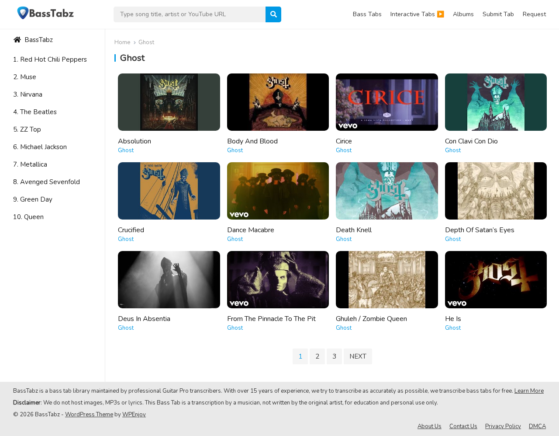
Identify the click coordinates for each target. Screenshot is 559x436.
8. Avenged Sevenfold (46, 182)
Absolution (134, 141)
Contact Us (463, 426)
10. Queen (28, 217)
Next (357, 356)
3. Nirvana (27, 94)
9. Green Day (32, 199)
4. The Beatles (35, 112)
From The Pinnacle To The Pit (271, 319)
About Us (430, 426)
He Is (453, 319)
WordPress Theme (89, 415)
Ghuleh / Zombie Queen (371, 319)
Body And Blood (252, 141)
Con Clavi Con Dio (471, 141)
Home (122, 42)
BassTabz (38, 39)
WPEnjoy (134, 415)
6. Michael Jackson (40, 147)
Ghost (126, 150)
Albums (463, 14)
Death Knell (354, 230)
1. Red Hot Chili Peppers (50, 59)
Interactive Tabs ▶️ (417, 14)
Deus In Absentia (144, 319)
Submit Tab (498, 14)
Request (534, 14)
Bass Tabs (367, 14)
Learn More (529, 391)
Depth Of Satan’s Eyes (479, 230)
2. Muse (24, 77)
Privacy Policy (503, 426)
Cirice (344, 141)
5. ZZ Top (27, 129)
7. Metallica (30, 164)
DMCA (537, 426)
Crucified (131, 230)
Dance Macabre (250, 230)
